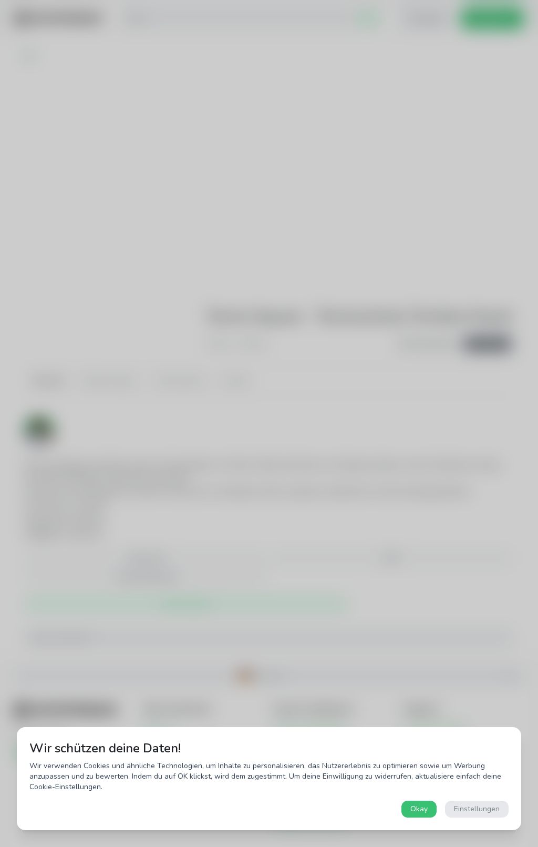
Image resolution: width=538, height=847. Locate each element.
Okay (419, 809)
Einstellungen (477, 809)
